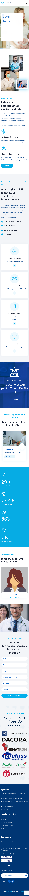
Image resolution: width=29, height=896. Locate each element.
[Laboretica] (6, 3)
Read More (9, 456)
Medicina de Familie (8, 832)
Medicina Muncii (7, 829)
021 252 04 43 (6, 809)
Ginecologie (9, 449)
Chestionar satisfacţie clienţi (10, 854)
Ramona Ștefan (14, 595)
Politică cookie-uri (8, 845)
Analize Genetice (7, 822)
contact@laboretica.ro (8, 806)
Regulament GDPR (8, 842)
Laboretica (9, 891)
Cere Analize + (8, 37)
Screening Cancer (8, 825)
